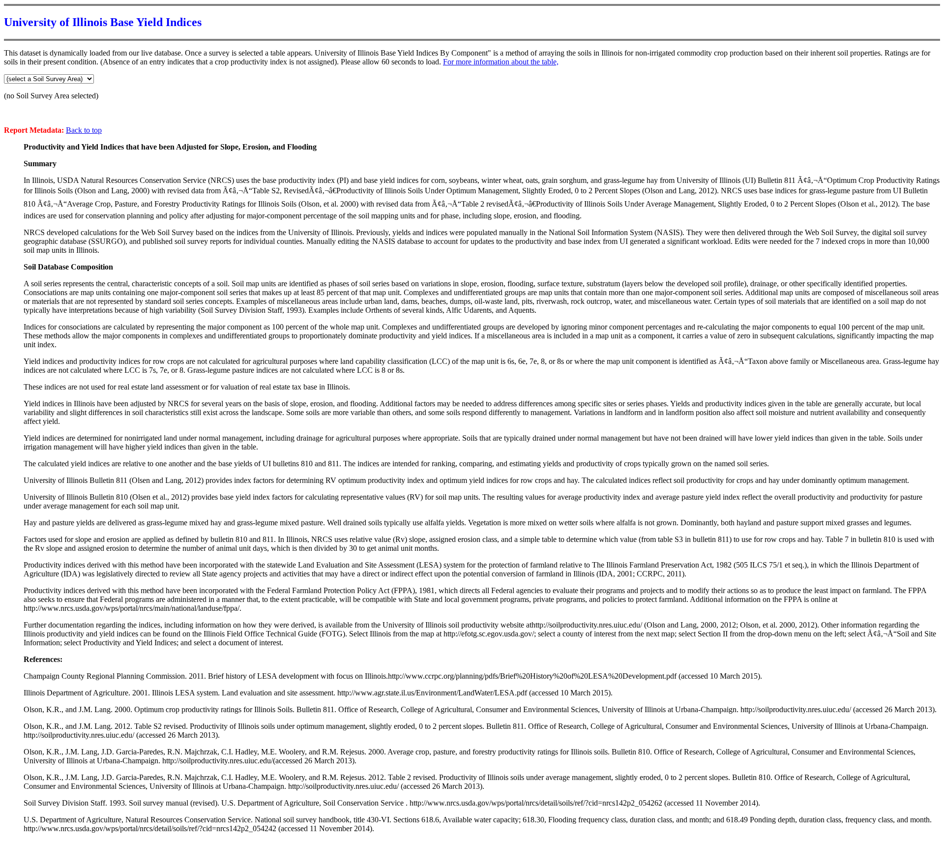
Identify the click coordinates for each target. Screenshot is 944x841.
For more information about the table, (501, 62)
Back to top (84, 130)
